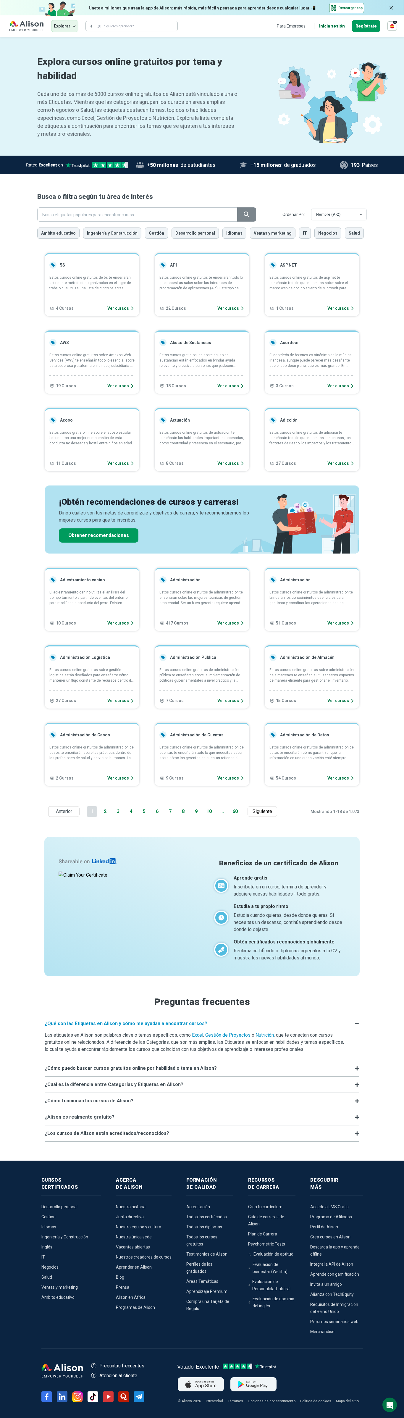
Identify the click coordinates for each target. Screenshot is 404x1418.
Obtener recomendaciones (98, 535)
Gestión (156, 233)
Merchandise (322, 1331)
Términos (235, 1401)
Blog (120, 1277)
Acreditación (198, 1206)
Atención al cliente (118, 1375)
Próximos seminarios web (334, 1321)
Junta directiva (130, 1216)
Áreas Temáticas (202, 1281)
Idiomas (234, 233)
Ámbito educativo (58, 233)
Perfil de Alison (324, 1227)
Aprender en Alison (134, 1267)
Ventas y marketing (273, 233)
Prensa (122, 1287)
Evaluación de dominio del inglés (273, 1302)
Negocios (327, 233)
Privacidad (214, 1401)
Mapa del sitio (347, 1401)
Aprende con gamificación (334, 1274)
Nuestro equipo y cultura (138, 1227)
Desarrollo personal (195, 233)
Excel (197, 1035)
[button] (202, 1024)
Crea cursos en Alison (330, 1237)
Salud (354, 233)
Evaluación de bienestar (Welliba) (270, 1268)
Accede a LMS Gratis (329, 1206)
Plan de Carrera (262, 1234)
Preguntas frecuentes (121, 1366)
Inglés (46, 1247)
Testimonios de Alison (206, 1254)
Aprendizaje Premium (206, 1291)
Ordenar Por (293, 214)
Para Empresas (291, 26)
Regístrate (366, 26)
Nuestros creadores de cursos (144, 1257)
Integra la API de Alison (331, 1264)
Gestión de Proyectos (228, 1035)
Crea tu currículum (265, 1206)
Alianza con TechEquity (332, 1294)
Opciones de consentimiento (271, 1401)
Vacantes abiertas (133, 1247)
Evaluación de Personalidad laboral (271, 1285)
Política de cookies (315, 1401)
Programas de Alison (135, 1307)
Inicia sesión (332, 26)
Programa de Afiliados (331, 1216)
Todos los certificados (206, 1216)
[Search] (91, 26)
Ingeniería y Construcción (112, 233)
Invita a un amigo (326, 1284)
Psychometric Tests (266, 1244)
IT (305, 233)
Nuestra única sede (134, 1237)
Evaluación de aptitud (273, 1254)
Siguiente (264, 811)
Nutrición (265, 1035)
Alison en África (131, 1297)
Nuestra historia (131, 1206)
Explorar (62, 26)
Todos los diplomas (204, 1227)
